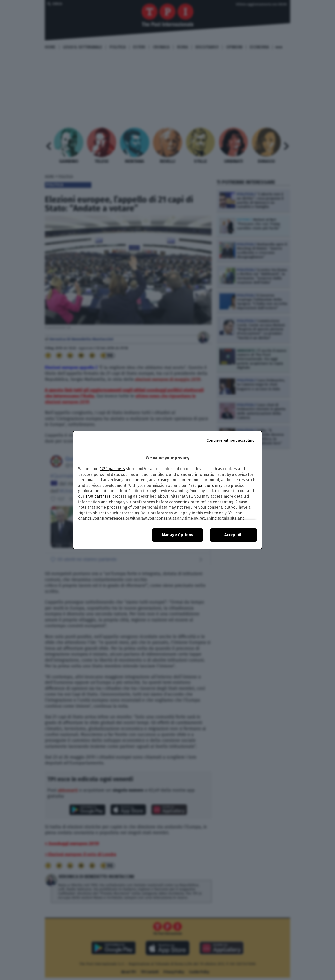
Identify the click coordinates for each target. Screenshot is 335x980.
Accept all (233, 534)
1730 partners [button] (112, 468)
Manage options (177, 534)
